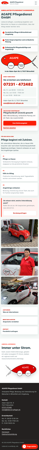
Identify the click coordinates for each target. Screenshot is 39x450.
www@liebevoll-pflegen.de (13, 103)
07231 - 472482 (18, 84)
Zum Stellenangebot (20, 123)
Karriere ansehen (9, 128)
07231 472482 (7, 407)
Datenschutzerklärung (9, 434)
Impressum (5, 432)
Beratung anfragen (19, 213)
